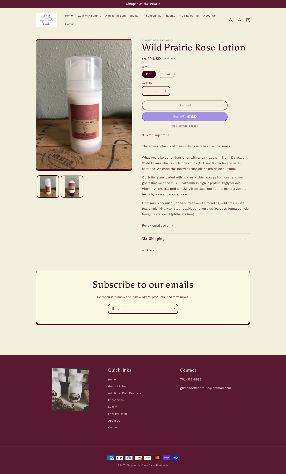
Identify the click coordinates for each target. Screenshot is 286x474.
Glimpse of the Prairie (136, 465)
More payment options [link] (185, 125)
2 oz (149, 74)
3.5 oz (166, 74)
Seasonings (116, 400)
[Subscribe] (173, 308)
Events (112, 406)
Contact (113, 427)
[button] (89, 16)
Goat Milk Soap (118, 386)
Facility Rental (117, 413)
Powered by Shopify (158, 465)
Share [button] (150, 249)
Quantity (147, 82)
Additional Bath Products (124, 393)
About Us (114, 420)
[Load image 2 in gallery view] (72, 186)
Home (112, 379)
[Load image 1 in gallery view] (48, 186)
